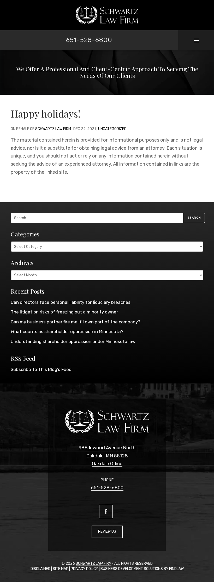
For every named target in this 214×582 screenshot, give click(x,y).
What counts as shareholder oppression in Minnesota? (67, 331)
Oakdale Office (107, 464)
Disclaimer (40, 569)
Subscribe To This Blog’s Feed (41, 369)
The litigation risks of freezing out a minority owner (64, 312)
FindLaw (176, 569)
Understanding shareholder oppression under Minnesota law (73, 341)
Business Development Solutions (131, 569)
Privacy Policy (84, 569)
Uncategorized (112, 129)
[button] (196, 40)
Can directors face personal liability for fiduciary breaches (70, 302)
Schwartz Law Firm (53, 129)
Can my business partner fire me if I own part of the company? (75, 321)
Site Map (60, 569)
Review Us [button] (107, 531)
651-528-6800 (89, 40)
